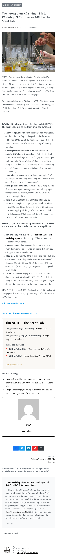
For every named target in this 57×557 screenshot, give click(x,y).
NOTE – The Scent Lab (36, 234)
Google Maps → (43, 328)
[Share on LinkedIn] (28, 448)
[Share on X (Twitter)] (22, 448)
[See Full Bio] (34, 431)
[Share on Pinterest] (35, 448)
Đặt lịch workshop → (15, 364)
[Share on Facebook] (16, 448)
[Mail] (41, 448)
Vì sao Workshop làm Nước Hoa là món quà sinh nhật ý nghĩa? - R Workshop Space (27, 483)
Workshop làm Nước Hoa (12, 5)
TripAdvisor (10, 332)
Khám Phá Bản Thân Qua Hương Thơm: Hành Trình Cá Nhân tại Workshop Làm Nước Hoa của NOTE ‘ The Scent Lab (29, 383)
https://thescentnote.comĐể (16, 512)
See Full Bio (27, 431)
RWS (5, 27)
